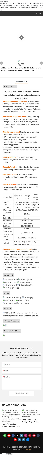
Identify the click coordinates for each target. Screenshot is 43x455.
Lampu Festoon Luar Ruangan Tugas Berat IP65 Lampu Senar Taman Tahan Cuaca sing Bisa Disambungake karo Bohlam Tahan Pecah (11, 425)
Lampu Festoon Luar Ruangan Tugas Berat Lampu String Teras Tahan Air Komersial (31, 421)
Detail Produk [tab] (21, 81)
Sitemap (28, 449)
